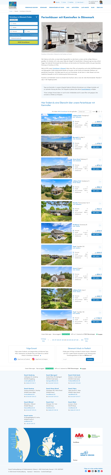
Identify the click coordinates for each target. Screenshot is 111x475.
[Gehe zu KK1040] (72, 298)
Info (67, 7)
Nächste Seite (86, 340)
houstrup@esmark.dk (29, 394)
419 (55, 340)
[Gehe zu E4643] (72, 320)
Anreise (14, 23)
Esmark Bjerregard (51, 375)
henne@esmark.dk (50, 394)
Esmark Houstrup (29, 388)
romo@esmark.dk (72, 408)
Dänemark (43, 7)
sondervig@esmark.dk (29, 381)
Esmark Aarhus (28, 415)
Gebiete (14, 27)
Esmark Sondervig (29, 375)
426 (72, 340)
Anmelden (90, 359)
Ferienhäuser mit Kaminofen (25, 11)
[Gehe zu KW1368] (72, 189)
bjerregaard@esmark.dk (52, 381)
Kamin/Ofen (13, 20)
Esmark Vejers (72, 388)
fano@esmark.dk (50, 408)
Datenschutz (37, 472)
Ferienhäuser (24, 42)
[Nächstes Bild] (70, 124)
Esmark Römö (72, 402)
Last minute (85, 7)
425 (70, 340)
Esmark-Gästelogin (86, 89)
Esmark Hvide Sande (74, 375)
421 (60, 340)
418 (53, 340)
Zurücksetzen (35, 35)
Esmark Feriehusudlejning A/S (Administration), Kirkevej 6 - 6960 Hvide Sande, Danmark (31, 469)
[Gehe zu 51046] (72, 277)
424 (67, 340)
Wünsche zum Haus (15, 35)
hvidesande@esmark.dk (74, 381)
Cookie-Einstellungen (46, 472)
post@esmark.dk (28, 421)
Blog (92, 7)
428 (77, 340)
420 (58, 340)
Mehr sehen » (97, 125)
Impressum (30, 472)
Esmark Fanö (50, 402)
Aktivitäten (75, 7)
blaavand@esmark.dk (29, 408)
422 (63, 340)
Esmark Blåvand (28, 402)
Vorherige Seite (43, 340)
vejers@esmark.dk (72, 394)
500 (82, 340)
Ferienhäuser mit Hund (56, 7)
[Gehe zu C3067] (72, 233)
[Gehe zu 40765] (72, 168)
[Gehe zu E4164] (72, 255)
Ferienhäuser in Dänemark (59, 68)
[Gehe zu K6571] (72, 124)
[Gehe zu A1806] (72, 146)
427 (75, 340)
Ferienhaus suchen (31, 7)
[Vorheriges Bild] (43, 124)
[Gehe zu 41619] (72, 211)
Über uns (100, 7)
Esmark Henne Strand (52, 388)
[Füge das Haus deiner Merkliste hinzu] (100, 116)
